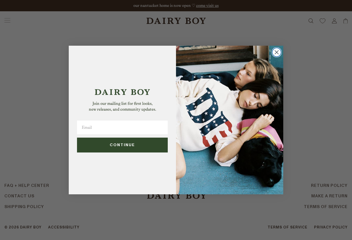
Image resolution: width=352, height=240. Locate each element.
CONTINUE (122, 145)
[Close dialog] (276, 52)
